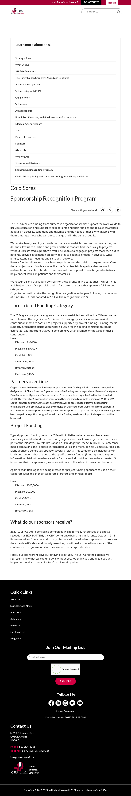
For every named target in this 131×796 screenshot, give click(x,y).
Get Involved (17, 631)
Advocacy (15, 618)
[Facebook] (102, 210)
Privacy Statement (65, 711)
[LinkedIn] (118, 210)
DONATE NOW (91, 2)
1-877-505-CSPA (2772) (29, 750)
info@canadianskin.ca (22, 757)
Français (112, 2)
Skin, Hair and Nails (21, 605)
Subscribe (65, 680)
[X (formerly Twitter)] (110, 210)
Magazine (15, 638)
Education (15, 612)
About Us (15, 599)
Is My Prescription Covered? (65, 2)
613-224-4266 (23, 746)
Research (15, 625)
